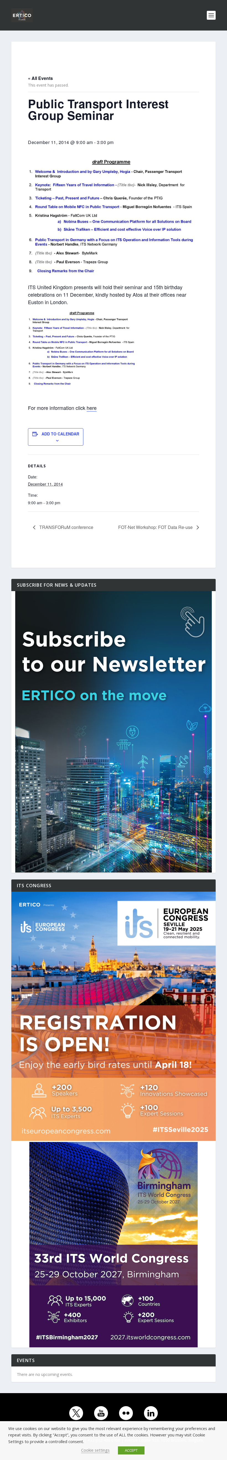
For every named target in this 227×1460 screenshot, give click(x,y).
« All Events (40, 78)
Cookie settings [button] (95, 1450)
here (92, 407)
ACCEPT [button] (131, 1450)
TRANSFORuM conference (65, 527)
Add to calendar (60, 434)
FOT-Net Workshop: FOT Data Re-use (156, 527)
